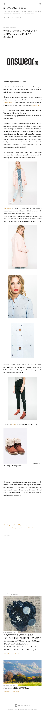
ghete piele (17, 525)
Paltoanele (7, 208)
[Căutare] (40, 3)
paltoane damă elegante (11, 528)
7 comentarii (15, 653)
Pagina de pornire (13, 18)
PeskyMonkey (32, 709)
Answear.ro (35, 105)
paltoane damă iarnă (26, 528)
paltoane (24, 525)
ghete (11, 525)
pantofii (13, 424)
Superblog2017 (8, 102)
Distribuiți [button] (6, 522)
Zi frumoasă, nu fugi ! (14, 8)
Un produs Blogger (24, 705)
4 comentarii (15, 691)
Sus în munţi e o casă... (16, 687)
